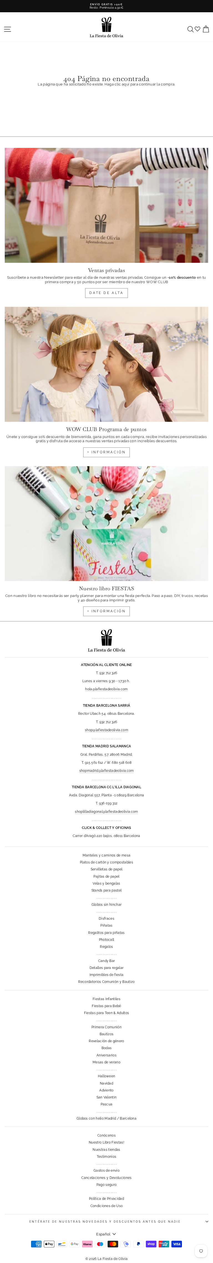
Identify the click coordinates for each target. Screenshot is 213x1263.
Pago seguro (107, 1185)
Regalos (106, 947)
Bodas (107, 1048)
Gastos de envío (106, 1171)
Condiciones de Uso (106, 1206)
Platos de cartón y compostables (106, 862)
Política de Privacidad (106, 1199)
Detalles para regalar (107, 968)
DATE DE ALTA (106, 293)
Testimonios (106, 1157)
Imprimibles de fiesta (107, 975)
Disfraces (106, 919)
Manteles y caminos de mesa (106, 855)
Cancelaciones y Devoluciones (106, 1178)
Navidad (106, 1083)
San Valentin (107, 1097)
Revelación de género (106, 1041)
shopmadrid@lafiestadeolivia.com (106, 771)
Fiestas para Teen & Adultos (106, 1013)
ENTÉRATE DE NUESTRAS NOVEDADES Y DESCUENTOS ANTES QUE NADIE (105, 1221)
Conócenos (106, 1135)
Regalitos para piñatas (106, 933)
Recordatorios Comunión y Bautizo (106, 982)
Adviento (106, 1090)
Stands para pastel (107, 890)
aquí (125, 84)
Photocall (106, 940)
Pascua (107, 1104)
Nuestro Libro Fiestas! (106, 1142)
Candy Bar (106, 961)
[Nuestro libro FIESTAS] (106, 523)
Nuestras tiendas (106, 1150)
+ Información (106, 611)
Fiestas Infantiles (106, 999)
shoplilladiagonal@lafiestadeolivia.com (106, 812)
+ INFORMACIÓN (106, 452)
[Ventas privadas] (106, 205)
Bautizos (107, 1034)
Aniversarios (106, 1055)
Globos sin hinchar (107, 905)
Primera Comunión (106, 1027)
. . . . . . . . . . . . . (106, 897)
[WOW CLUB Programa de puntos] (106, 364)
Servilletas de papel (106, 869)
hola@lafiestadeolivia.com (106, 689)
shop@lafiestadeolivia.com (106, 730)
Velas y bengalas (106, 883)
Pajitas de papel (106, 876)
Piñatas (106, 925)
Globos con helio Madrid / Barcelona (106, 1118)
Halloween (106, 1076)
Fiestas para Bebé (106, 1006)
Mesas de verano (106, 1062)
